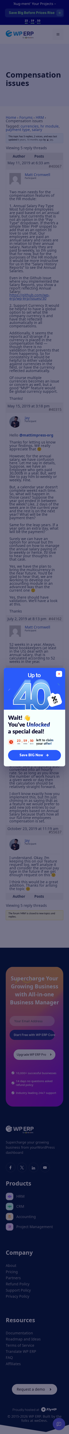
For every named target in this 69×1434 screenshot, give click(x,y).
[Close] (59, 674)
